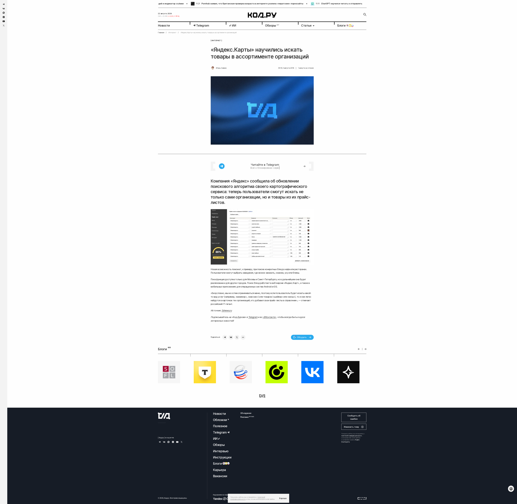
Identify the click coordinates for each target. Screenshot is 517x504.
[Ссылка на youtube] (4, 21)
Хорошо (283, 498)
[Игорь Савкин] (213, 68)
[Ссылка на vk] (4, 8)
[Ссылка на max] (4, 13)
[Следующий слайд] (365, 349)
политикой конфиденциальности (351, 435)
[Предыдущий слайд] (359, 349)
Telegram (252, 317)
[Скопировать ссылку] (243, 337)
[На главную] (262, 15)
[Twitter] (237, 337)
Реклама (245, 417)
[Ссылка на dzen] (4, 17)
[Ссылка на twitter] (4, 25)
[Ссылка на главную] (164, 416)
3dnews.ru (227, 310)
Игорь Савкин (221, 68)
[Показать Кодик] (511, 489)
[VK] (230, 337)
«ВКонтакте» (269, 317)
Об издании (245, 413)
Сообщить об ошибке (353, 417)
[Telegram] (224, 337)
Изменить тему (351, 427)
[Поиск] (364, 14)
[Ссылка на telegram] (4, 4)
